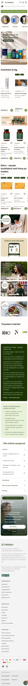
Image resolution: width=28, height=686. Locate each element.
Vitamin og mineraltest (7, 623)
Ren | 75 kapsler (18, 198)
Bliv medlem (14, 526)
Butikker (4, 620)
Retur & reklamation (7, 592)
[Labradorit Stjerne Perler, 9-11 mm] (7, 83)
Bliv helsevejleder (6, 638)
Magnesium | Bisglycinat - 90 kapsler (5, 149)
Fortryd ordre (5, 595)
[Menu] (2, 2)
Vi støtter (4, 643)
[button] (25, 2)
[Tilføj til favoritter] (11, 143)
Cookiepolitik (14, 679)
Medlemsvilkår (15, 676)
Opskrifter (4, 615)
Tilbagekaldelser (6, 589)
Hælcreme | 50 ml (6, 93)
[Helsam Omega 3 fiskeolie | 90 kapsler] (20, 135)
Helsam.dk (7, 672)
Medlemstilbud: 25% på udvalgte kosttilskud (14, 11)
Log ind (14, 531)
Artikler (3, 612)
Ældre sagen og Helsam (8, 641)
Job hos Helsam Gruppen (8, 635)
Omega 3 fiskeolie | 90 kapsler (19, 148)
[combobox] (16, 6)
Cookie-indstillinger (6, 683)
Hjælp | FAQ (4, 584)
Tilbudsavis (4, 618)
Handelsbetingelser (6, 676)
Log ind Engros (5, 651)
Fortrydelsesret (6, 587)
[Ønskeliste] (20, 2)
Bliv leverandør (5, 648)
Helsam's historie (6, 633)
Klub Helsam (5, 610)
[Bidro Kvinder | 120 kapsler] (6, 186)
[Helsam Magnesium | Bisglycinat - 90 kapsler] (6, 135)
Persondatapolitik (5, 679)
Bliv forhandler (5, 646)
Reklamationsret (6, 597)
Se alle (2, 174)
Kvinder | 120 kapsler (21, 93)
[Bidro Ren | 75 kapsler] (20, 186)
